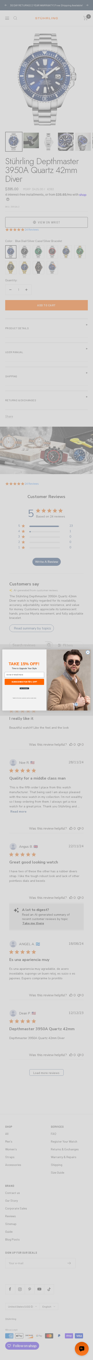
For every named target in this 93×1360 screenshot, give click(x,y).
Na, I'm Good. (24, 688)
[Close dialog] (88, 652)
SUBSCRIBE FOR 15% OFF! (24, 681)
